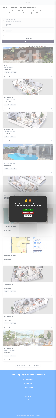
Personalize (28, 215)
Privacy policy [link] (28, 218)
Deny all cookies (28, 212)
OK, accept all (28, 209)
